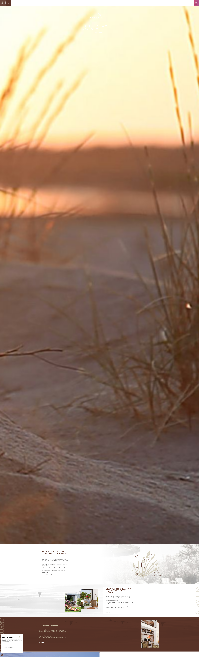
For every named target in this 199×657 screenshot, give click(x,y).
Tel (182, 0)
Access (187, 0)
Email (191, 0)
